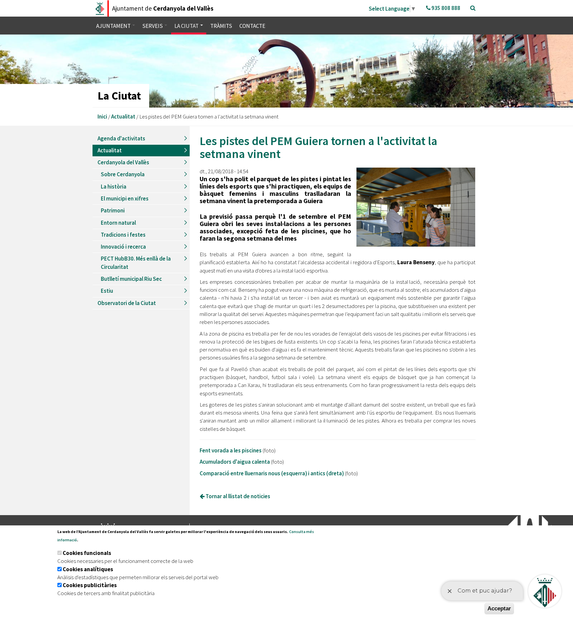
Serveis (153, 26)
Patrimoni (113, 210)
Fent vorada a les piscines (231, 450)
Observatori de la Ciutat (126, 303)
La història (113, 186)
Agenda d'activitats (121, 138)
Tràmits (221, 26)
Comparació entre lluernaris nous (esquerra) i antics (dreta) (272, 473)
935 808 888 (445, 8)
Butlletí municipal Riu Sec (131, 278)
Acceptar (499, 608)
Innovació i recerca (123, 246)
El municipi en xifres (125, 198)
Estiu (107, 290)
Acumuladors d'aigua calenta (235, 461)
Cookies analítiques (88, 569)
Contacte (252, 26)
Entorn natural (118, 222)
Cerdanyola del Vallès (123, 162)
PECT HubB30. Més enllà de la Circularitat (136, 262)
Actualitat (123, 116)
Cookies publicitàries (90, 585)
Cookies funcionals (87, 553)
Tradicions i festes (123, 234)
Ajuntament (114, 26)
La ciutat (187, 26)
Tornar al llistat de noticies (237, 496)
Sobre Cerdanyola (123, 174)
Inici (102, 116)
